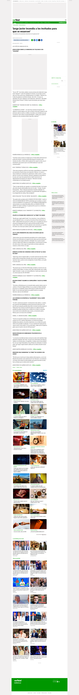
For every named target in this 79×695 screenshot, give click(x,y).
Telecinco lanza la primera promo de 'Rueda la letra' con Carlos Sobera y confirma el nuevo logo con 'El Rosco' (21, 606)
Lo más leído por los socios (18, 538)
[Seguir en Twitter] (53, 681)
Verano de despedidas (37, 1)
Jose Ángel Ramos (33, 555)
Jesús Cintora (49, 1)
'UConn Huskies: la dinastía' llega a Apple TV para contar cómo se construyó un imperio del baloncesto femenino (58, 234)
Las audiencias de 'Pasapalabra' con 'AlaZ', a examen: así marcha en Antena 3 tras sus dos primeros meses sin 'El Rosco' (21, 589)
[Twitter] (39, 40)
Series (38, 22)
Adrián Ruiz (15, 592)
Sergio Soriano (15, 608)
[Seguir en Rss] (59, 681)
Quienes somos (30, 692)
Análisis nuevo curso (21, 1)
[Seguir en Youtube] (57, 681)
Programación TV (20, 22)
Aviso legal (38, 692)
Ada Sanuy (32, 659)
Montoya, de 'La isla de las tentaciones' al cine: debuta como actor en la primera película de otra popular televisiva (20, 640)
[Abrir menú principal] (65, 20)
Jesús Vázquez (62, 1)
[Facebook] (34, 40)
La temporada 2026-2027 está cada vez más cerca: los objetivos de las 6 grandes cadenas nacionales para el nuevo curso (20, 552)
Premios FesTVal (58, 1)
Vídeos (42, 22)
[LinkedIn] (42, 40)
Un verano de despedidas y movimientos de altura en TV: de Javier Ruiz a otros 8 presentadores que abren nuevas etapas (20, 623)
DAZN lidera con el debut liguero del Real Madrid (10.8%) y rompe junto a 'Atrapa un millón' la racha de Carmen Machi (38, 572)
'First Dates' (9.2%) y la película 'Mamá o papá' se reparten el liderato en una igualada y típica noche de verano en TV (38, 640)
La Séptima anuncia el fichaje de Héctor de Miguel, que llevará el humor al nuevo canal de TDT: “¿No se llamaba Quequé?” (38, 606)
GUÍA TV (56, 77)
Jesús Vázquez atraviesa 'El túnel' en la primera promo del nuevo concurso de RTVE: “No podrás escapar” (38, 657)
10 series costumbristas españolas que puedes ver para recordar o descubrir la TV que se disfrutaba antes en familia (38, 589)
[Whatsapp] (32, 40)
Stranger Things (54, 1)
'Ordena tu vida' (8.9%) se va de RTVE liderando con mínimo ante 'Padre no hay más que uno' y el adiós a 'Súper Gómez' (21, 657)
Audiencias (26, 22)
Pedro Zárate (15, 555)
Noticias (14, 22)
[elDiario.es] (17, 682)
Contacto (34, 692)
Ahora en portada (16, 558)
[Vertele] (17, 680)
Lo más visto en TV (32, 22)
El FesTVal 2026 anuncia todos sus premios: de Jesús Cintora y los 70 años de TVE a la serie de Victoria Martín (38, 623)
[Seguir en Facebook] (54, 681)
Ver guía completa (54, 83)
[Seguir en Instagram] (55, 681)
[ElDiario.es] (62, 22)
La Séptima (42, 1)
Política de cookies (44, 692)
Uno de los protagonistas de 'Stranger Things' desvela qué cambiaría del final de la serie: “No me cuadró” (58, 227)
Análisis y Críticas (47, 22)
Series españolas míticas (32, 1)
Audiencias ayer (26, 1)
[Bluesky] (37, 40)
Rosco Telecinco (46, 1)
